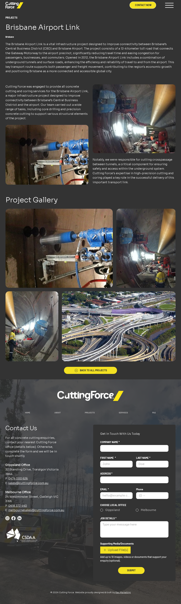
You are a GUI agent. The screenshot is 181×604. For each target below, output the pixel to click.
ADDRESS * (106, 473)
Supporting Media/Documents (117, 543)
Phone (139, 489)
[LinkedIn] (19, 518)
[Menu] (169, 5)
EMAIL (104, 489)
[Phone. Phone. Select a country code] (141, 495)
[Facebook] (13, 518)
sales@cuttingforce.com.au (28, 483)
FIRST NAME (108, 457)
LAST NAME (143, 457)
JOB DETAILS (108, 518)
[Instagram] (7, 518)
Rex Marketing (123, 592)
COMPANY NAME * (110, 442)
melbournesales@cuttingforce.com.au (36, 510)
